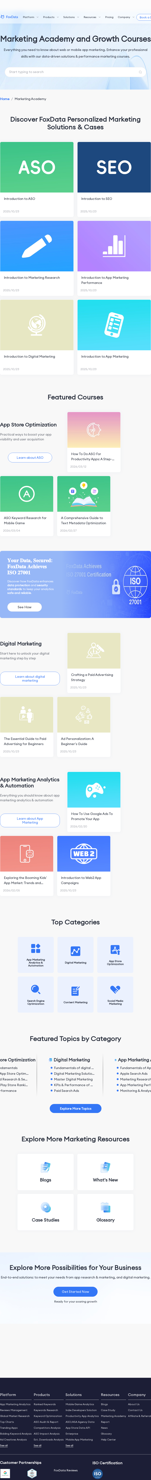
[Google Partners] (5, 1473)
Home (5, 99)
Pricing (109, 17)
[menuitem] (31, 17)
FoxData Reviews (66, 1470)
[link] (5, 99)
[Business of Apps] (32, 1473)
